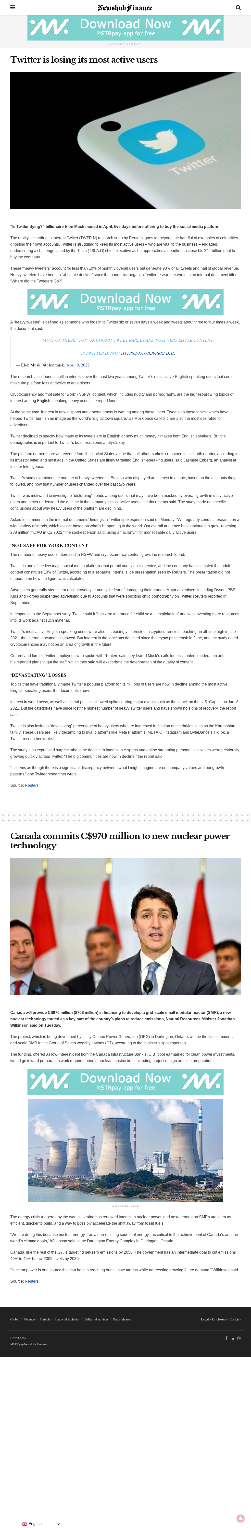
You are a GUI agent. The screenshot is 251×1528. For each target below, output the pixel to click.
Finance (29, 1319)
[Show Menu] (12, 7)
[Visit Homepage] (125, 7)
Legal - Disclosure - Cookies (221, 1319)
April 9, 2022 (78, 365)
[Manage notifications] (241, 1518)
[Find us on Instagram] (239, 1338)
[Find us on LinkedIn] (232, 1338)
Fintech (45, 1319)
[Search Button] (238, 7)
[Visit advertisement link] (125, 28)
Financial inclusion (67, 1319)
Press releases (122, 1319)
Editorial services (96, 1319)
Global (14, 1319)
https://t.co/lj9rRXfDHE (148, 353)
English (34, 1524)
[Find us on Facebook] (226, 1338)
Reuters (31, 785)
